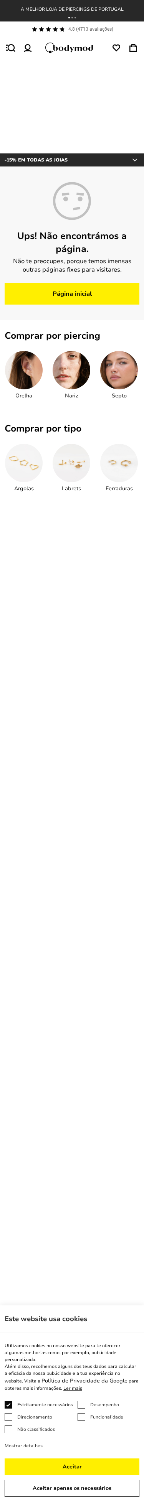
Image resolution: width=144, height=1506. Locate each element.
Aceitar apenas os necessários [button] (72, 1488)
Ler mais (72, 1388)
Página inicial (72, 294)
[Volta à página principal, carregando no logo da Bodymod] (72, 48)
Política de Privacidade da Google (84, 1380)
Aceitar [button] (72, 1466)
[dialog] (72, 1405)
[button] (69, 17)
